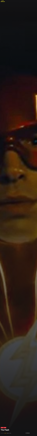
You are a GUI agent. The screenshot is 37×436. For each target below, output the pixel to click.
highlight (2, 427)
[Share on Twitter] (27, 433)
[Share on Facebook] (26, 433)
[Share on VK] (28, 433)
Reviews (5, 427)
